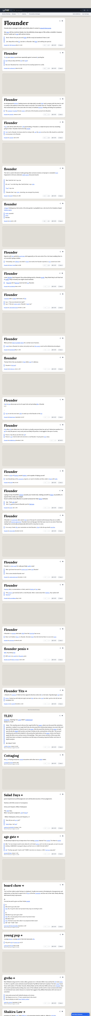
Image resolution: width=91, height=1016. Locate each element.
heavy (52, 495)
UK (55, 982)
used (15, 566)
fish (25, 299)
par (17, 34)
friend (50, 479)
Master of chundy (15, 659)
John (33, 184)
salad (7, 811)
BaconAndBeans (12, 598)
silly (13, 502)
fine (36, 346)
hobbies (47, 593)
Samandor (11, 114)
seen (55, 637)
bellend (12, 57)
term (12, 566)
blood (25, 813)
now (20, 999)
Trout (7, 188)
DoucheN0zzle (12, 286)
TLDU (5, 746)
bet (7, 414)
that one (31, 504)
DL (19, 42)
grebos (27, 999)
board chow (6, 926)
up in (16, 820)
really (7, 346)
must (28, 304)
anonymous (11, 640)
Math (16, 731)
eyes (23, 256)
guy (6, 127)
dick (14, 653)
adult (18, 939)
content (37, 841)
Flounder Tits (7, 704)
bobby (7, 213)
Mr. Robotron (12, 369)
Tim (6, 132)
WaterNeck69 (12, 350)
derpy (40, 499)
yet (35, 132)
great (23, 111)
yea (11, 437)
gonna (23, 569)
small (14, 656)
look (25, 520)
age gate (6, 853)
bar (41, 414)
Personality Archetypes (34, 14)
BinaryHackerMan (14, 926)
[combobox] (47, 10)
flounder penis (7, 659)
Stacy (17, 637)
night (26, 61)
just (12, 942)
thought (9, 283)
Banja (10, 853)
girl (21, 61)
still (23, 127)
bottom (16, 103)
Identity (24, 14)
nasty (15, 304)
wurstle (10, 507)
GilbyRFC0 (12, 827)
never (57, 984)
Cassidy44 (13, 704)
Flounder (6, 45)
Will (5, 653)
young (38, 346)
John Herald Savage (13, 307)
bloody (23, 999)
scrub (42, 277)
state (10, 475)
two (13, 256)
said (16, 824)
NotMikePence (12, 440)
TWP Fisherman (12, 45)
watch (59, 841)
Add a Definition (76, 14)
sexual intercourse (45, 28)
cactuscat (10, 1002)
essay (40, 725)
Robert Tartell (12, 265)
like (37, 404)
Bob (6, 909)
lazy (36, 589)
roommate (14, 520)
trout (56, 173)
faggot (7, 208)
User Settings (85, 14)
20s (34, 939)
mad (32, 569)
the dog (11, 945)
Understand (28, 720)
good (20, 256)
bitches (10, 277)
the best (13, 365)
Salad (7, 824)
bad (36, 42)
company (10, 111)
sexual (21, 759)
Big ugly (11, 482)
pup (18, 942)
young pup (6, 945)
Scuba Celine (12, 531)
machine (52, 527)
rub (6, 57)
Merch (61, 45)
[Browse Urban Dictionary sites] (7, 10)
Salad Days (6, 827)
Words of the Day (6, 14)
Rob (6, 61)
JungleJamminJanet (13, 577)
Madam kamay (12, 417)
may (7, 32)
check (27, 262)
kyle (10, 221)
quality (29, 566)
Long (19, 720)
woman (14, 633)
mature (48, 841)
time (38, 527)
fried (24, 362)
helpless (25, 475)
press (61, 982)
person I (10, 593)
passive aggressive (16, 522)
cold (22, 813)
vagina (10, 210)
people (28, 129)
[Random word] (81, 10)
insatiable (17, 343)
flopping (16, 475)
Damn (7, 698)
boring (32, 589)
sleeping (8, 595)
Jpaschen (11, 137)
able (20, 414)
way (30, 362)
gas (50, 262)
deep (13, 343)
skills (56, 479)
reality (24, 175)
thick (23, 633)
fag (6, 429)
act (7, 759)
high (42, 103)
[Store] (84, 10)
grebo (5, 1002)
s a (28, 283)
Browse (14, 14)
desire (22, 343)
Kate (25, 38)
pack (26, 569)
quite (18, 304)
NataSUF (11, 196)
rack (42, 698)
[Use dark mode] (87, 10)
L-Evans (9, 746)
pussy (6, 215)
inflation (17, 262)
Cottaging (6, 762)
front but (32, 633)
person (21, 495)
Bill (6, 850)
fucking (6, 210)
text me (17, 283)
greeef (11, 762)
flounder (6, 196)
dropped (58, 986)
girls (40, 132)
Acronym (6, 720)
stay (45, 437)
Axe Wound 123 (12, 68)
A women (6, 299)
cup (58, 695)
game (27, 175)
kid (24, 435)
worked (15, 111)
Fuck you (47, 850)
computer (20, 479)
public (40, 759)
